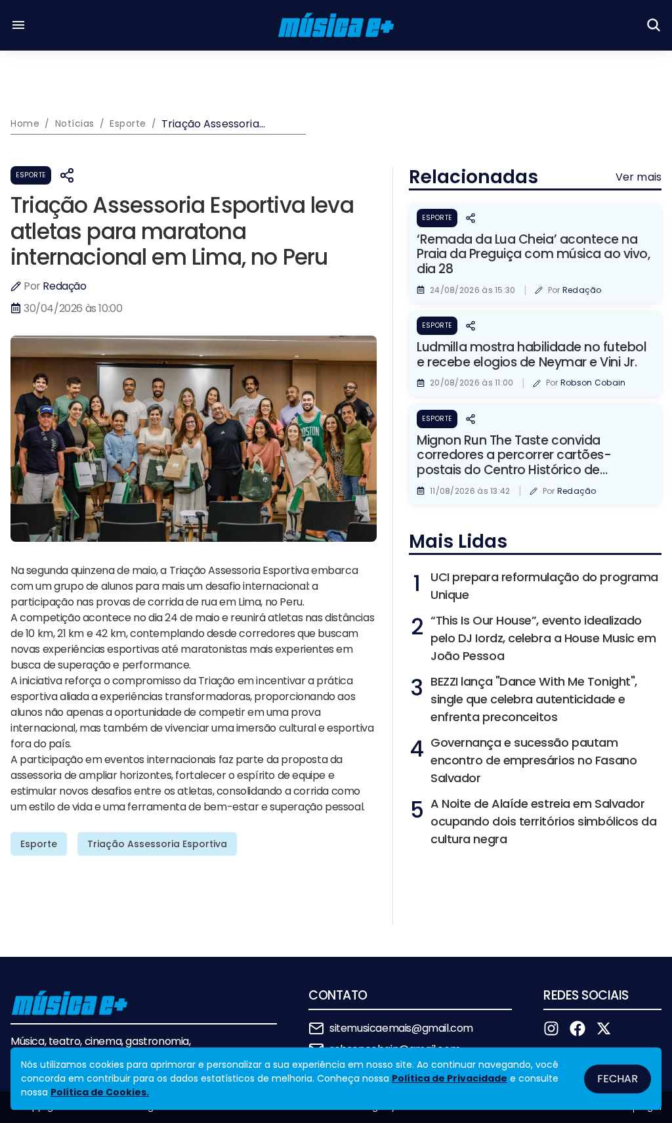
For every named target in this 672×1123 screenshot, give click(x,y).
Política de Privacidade (449, 1078)
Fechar (617, 1078)
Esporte (31, 175)
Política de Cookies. (100, 1092)
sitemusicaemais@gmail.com (401, 1028)
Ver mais (639, 177)
